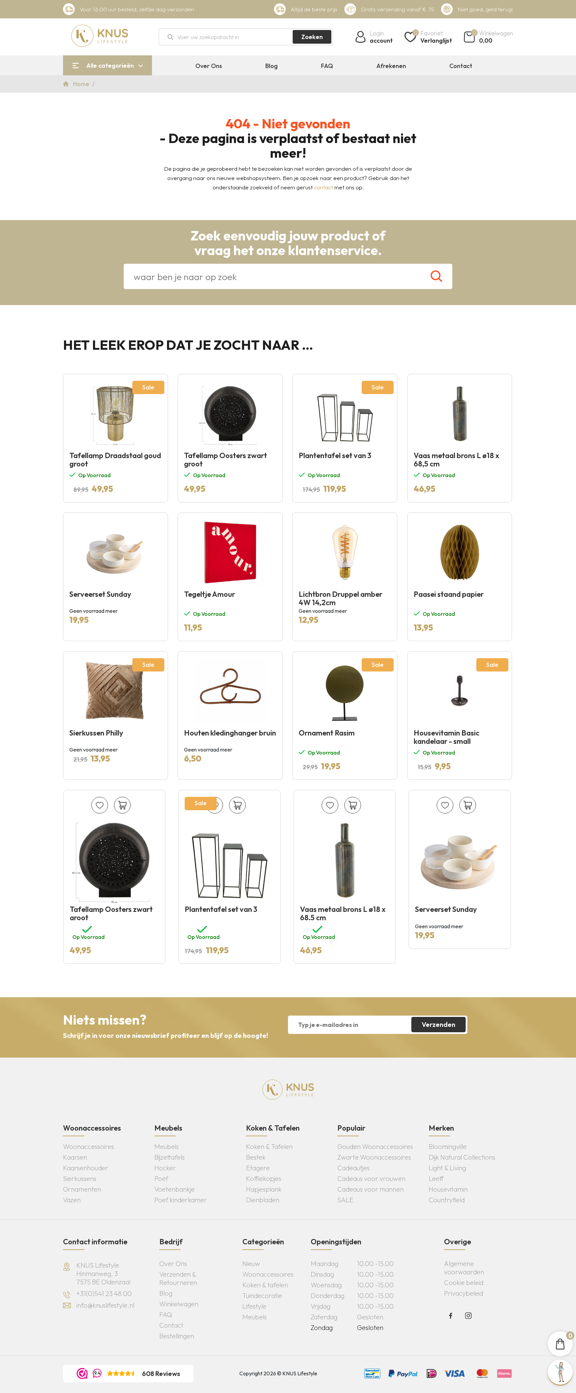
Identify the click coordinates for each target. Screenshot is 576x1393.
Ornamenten (82, 1189)
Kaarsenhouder (85, 1168)
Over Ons (208, 66)
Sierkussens (79, 1178)
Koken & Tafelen (269, 1146)
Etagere (258, 1168)
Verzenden (438, 1024)
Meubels (166, 1146)
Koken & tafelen (265, 1285)
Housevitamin (448, 1189)
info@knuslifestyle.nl (105, 1305)
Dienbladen (262, 1200)
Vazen (72, 1200)
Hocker (165, 1168)
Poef (161, 1178)
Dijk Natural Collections (462, 1157)
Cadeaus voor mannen (370, 1189)
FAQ (327, 66)
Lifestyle (254, 1306)
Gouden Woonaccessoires (375, 1146)
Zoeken (312, 37)
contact (323, 187)
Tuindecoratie (262, 1295)
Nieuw (251, 1263)
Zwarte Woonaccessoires (374, 1157)
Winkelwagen (178, 1304)
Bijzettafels (169, 1157)
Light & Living (447, 1168)
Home (82, 84)
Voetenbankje (174, 1189)
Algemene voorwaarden (464, 1267)
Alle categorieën (110, 65)
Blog (271, 66)
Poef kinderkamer (180, 1200)
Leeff (436, 1178)
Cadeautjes (353, 1168)
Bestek (256, 1157)
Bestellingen (176, 1336)
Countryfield (447, 1200)
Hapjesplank (264, 1189)
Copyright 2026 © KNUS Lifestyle (278, 1373)
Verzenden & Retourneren (178, 1278)
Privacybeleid (463, 1293)
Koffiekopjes (263, 1178)
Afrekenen (391, 66)
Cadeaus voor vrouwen (371, 1178)
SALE (345, 1200)
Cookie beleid (463, 1282)
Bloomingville (448, 1146)
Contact (460, 66)
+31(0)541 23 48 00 (104, 1293)
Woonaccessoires (88, 1146)
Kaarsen (75, 1157)
